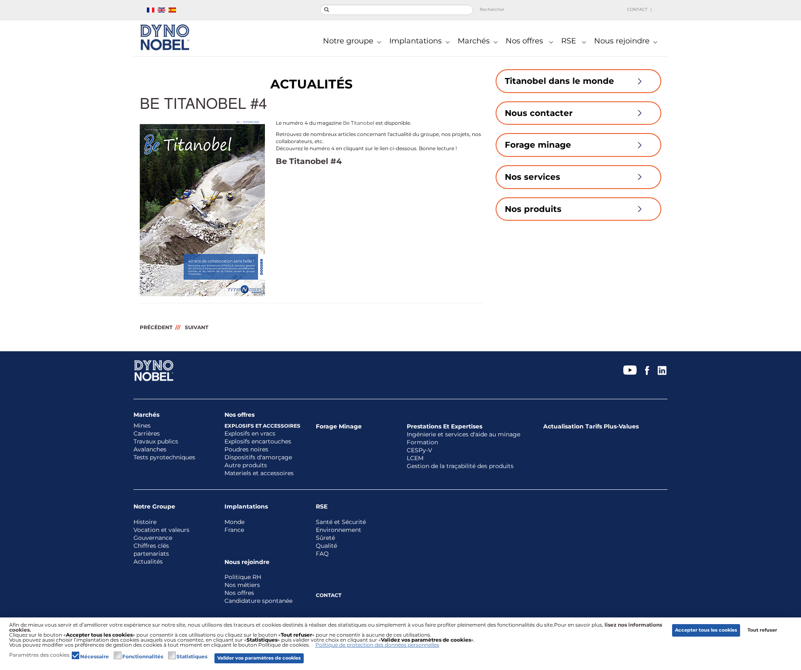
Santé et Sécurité (341, 522)
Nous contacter (539, 113)
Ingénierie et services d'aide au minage (463, 434)
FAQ (322, 553)
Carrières (147, 433)
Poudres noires (246, 449)
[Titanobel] (164, 37)
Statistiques (191, 656)
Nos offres (525, 41)
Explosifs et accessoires (262, 426)
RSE (569, 41)
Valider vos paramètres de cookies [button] (259, 658)
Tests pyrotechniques (164, 457)
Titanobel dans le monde (559, 81)
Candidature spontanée (258, 601)
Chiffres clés (151, 545)
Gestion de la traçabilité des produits (460, 466)
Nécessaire (94, 656)
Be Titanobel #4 (309, 161)
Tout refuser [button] (762, 630)
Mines (142, 425)
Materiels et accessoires (259, 473)
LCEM (415, 458)
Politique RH (242, 577)
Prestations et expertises (444, 426)
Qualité (326, 545)
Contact (637, 9)
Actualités (148, 561)
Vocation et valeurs (161, 530)
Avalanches (150, 449)
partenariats (151, 553)
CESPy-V (419, 450)
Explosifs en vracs (249, 433)
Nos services (532, 177)
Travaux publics (156, 441)
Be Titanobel (358, 123)
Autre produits (245, 465)
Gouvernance (153, 538)
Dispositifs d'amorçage (258, 457)
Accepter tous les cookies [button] (706, 630)
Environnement (338, 530)
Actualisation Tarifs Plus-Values (591, 426)
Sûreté (325, 538)
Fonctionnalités (142, 656)
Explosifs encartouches (257, 441)
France (234, 530)
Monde (234, 522)
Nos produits (533, 209)
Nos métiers (242, 585)
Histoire (145, 522)
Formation (422, 442)
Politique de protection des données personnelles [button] (377, 645)
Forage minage (538, 145)
